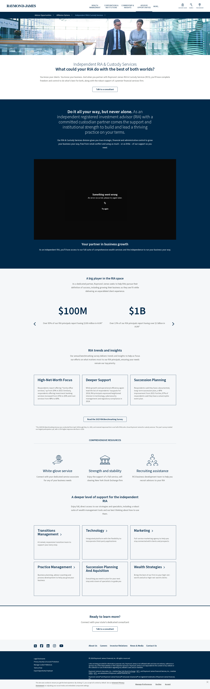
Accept (168, 684)
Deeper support (98, 380)
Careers (103, 645)
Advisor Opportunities (144, 6)
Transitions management (48, 532)
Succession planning (150, 380)
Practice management (55, 567)
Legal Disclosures (39, 659)
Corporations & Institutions (111, 6)
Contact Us (151, 645)
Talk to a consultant (105, 89)
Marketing (142, 530)
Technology (95, 530)
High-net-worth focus (55, 380)
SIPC (138, 671)
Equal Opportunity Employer (43, 671)
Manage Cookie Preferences (43, 665)
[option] (73, 319)
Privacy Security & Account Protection (46, 662)
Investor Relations (118, 645)
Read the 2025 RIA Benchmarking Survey (105, 419)
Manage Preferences (143, 684)
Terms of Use (38, 668)
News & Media (136, 645)
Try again (105, 209)
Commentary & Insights (127, 6)
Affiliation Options (63, 15)
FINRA (91, 673)
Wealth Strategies (148, 567)
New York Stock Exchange (126, 671)
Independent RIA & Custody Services (89, 15)
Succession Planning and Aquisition (102, 568)
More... (156, 6)
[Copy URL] (105, 203)
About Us (93, 645)
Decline (158, 684)
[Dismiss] (207, 682)
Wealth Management (95, 6)
